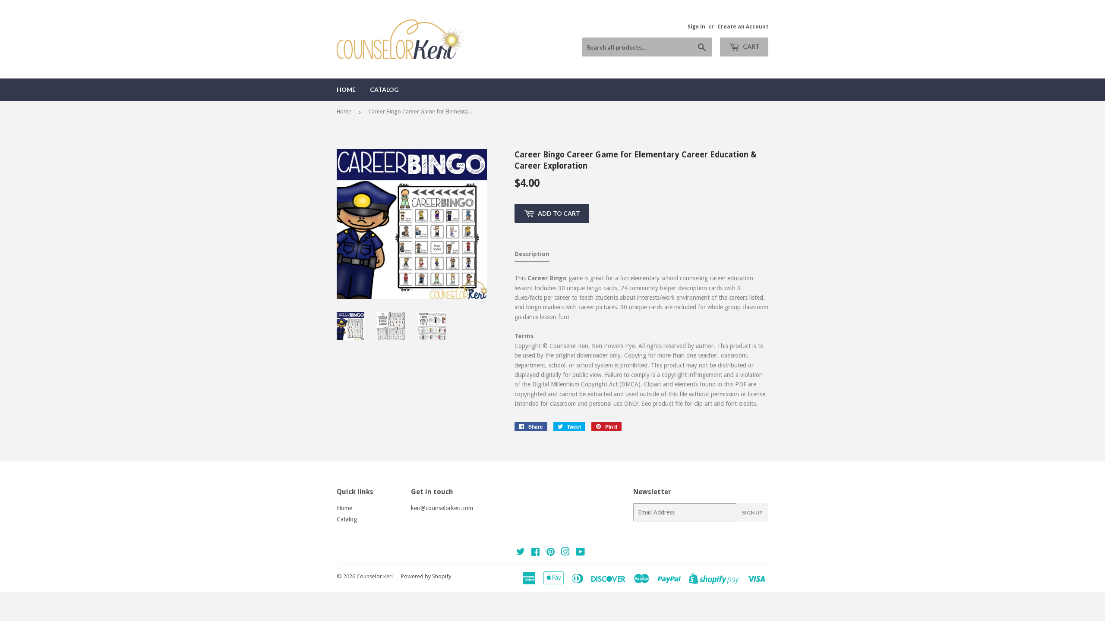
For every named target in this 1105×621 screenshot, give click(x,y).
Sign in (696, 27)
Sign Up (752, 512)
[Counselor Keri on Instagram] (565, 552)
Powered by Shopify (426, 576)
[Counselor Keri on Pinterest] (550, 552)
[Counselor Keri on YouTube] (580, 552)
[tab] (532, 255)
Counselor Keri (375, 576)
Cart (751, 46)
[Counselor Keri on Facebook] (535, 552)
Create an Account (742, 27)
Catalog (384, 89)
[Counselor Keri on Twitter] (520, 552)
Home (346, 89)
